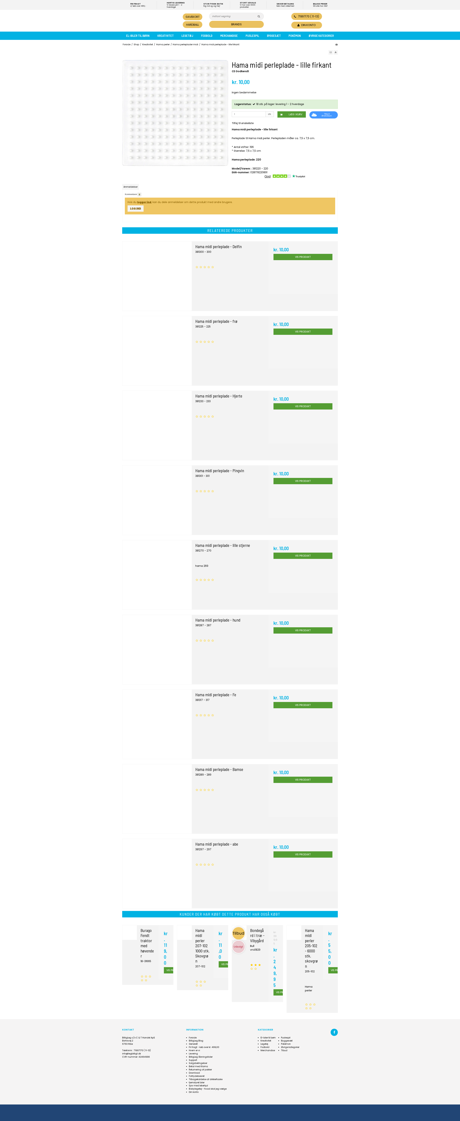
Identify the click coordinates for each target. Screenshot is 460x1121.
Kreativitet (165, 35)
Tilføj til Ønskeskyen (327, 115)
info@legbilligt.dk (131, 1053)
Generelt (193, 1044)
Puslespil (252, 35)
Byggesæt (274, 35)
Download (194, 1072)
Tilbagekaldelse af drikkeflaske (205, 1079)
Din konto (194, 1092)
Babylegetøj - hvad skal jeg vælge (208, 1088)
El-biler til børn (138, 35)
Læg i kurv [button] (295, 114)
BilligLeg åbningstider (201, 1056)
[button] (330, 52)
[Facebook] (334, 1032)
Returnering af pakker (200, 1069)
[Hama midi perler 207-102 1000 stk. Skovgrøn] (184, 932)
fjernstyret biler (196, 1082)
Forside (193, 1037)
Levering (193, 1053)
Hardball (192, 25)
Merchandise (229, 35)
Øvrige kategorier (321, 35)
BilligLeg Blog (196, 1040)
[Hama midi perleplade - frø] (157, 350)
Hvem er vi (194, 1050)
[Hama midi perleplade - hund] (157, 649)
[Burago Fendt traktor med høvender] (129, 932)
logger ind (144, 202)
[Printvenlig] (336, 44)
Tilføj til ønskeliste (243, 123)
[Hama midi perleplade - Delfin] (157, 276)
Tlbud (284, 1050)
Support (193, 1060)
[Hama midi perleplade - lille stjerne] (157, 575)
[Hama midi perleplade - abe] (157, 873)
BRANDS (236, 24)
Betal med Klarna (198, 1066)
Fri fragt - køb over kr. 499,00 (204, 1047)
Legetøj (187, 35)
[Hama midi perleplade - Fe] (157, 724)
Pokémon (295, 35)
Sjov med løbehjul (198, 1085)
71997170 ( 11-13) (308, 16)
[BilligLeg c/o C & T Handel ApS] (147, 20)
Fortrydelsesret (196, 1076)
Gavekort (193, 17)
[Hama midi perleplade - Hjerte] (157, 425)
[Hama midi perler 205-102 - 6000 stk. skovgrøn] (294, 932)
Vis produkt (303, 257)
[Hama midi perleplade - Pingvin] (157, 500)
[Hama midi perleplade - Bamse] (157, 799)
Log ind (135, 208)
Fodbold (206, 35)
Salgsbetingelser (198, 1063)
